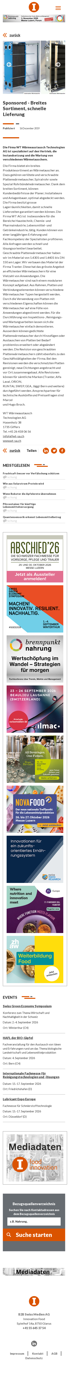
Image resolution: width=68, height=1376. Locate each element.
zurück (14, 35)
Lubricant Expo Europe (19, 1099)
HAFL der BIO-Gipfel (18, 1038)
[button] (46, 451)
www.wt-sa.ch (12, 440)
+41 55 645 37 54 (34, 1328)
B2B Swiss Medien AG (34, 1314)
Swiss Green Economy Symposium (27, 1006)
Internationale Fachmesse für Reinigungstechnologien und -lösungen (31, 1075)
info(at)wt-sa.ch (13, 436)
